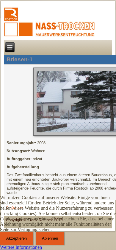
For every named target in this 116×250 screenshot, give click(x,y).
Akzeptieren (16, 238)
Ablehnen (50, 238)
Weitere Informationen (21, 247)
